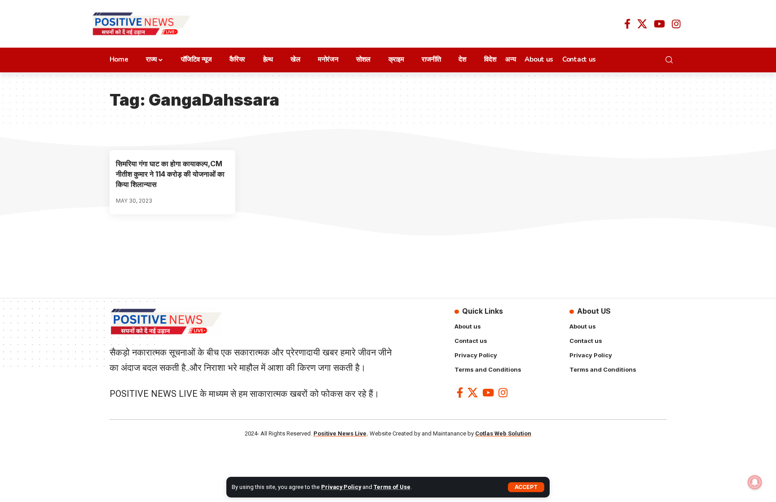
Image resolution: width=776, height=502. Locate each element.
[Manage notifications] (755, 482)
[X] (642, 24)
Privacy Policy (341, 487)
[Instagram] (676, 24)
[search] (672, 60)
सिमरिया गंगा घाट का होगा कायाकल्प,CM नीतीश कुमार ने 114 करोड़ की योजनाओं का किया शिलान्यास (170, 174)
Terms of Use (392, 487)
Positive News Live (339, 433)
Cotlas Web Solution (503, 433)
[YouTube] (659, 24)
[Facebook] (627, 24)
